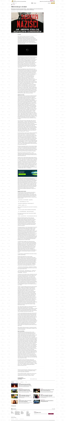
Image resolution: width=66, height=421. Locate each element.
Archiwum (22, 413)
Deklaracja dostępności (17, 414)
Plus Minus (14, 4)
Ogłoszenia (22, 412)
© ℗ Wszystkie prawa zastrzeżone (21, 378)
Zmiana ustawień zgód (17, 412)
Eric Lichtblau (19, 34)
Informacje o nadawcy (17, 413)
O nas (11, 411)
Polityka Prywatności (17, 411)
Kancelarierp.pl (28, 414)
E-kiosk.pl (27, 411)
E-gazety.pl (27, 412)
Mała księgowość (28, 413)
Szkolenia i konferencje (13, 417)
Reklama (22, 411)
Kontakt (12, 412)
